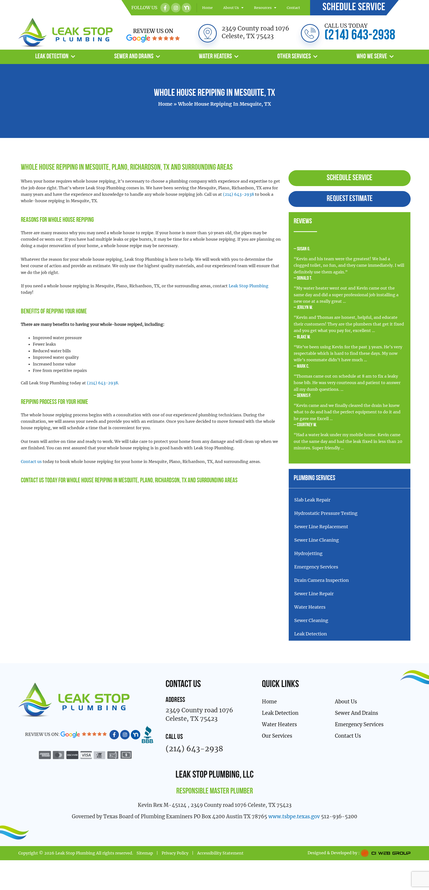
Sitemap (145, 853)
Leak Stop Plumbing (248, 285)
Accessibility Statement (220, 853)
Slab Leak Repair (312, 500)
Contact (293, 7)
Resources (263, 7)
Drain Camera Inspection (321, 580)
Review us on (153, 31)
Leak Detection (52, 56)
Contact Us (32, 480)
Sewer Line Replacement (321, 526)
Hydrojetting (308, 553)
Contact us (31, 461)
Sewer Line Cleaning (316, 540)
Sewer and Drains (133, 56)
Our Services (277, 736)
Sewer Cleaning (311, 620)
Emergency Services (316, 567)
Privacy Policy (175, 853)
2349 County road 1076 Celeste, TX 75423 (255, 32)
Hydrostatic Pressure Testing (326, 513)
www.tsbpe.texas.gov (294, 816)
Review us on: (43, 734)
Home (207, 7)
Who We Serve (372, 56)
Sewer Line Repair (314, 593)
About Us (231, 7)
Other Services (294, 56)
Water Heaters (215, 56)
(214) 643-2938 (359, 36)
